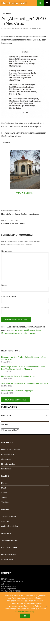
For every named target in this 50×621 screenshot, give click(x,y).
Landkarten (6, 469)
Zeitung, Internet (8, 516)
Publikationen (9, 407)
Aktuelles (6, 14)
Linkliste (6, 415)
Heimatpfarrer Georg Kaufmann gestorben (20, 212)
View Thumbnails (25, 193)
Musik (3, 488)
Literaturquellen (8, 464)
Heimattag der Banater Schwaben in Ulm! (18, 376)
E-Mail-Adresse (9, 296)
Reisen (4, 492)
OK (25, 616)
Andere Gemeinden (9, 526)
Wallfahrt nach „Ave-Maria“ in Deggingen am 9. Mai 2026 (24, 383)
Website (5, 307)
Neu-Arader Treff (14, 3)
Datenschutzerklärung (24, 611)
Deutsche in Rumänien (10, 449)
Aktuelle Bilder (7, 559)
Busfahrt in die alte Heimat (13, 222)
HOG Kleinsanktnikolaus (15, 400)
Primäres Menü (47, 3)
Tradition (5, 502)
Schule (4, 497)
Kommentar (6, 251)
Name (4, 285)
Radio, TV (5, 521)
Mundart (5, 483)
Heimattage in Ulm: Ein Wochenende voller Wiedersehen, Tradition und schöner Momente (23, 367)
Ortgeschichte (7, 454)
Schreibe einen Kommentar (29, 28)
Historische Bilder (8, 554)
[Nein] (46, 606)
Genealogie (6, 459)
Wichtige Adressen (9, 540)
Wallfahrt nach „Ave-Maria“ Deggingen (17, 390)
